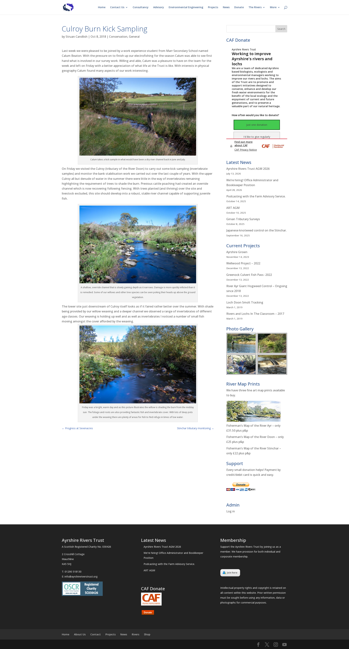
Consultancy (141, 7)
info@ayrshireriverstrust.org (81, 576)
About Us (80, 634)
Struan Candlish (76, 37)
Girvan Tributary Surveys (243, 219)
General (134, 37)
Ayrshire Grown (236, 252)
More (273, 7)
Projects (213, 7)
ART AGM (233, 208)
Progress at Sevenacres (77, 428)
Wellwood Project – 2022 (243, 263)
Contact (95, 634)
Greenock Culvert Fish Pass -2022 (249, 275)
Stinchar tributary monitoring (195, 428)
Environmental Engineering (186, 7)
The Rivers (255, 7)
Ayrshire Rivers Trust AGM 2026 (248, 169)
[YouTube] (284, 644)
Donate (239, 7)
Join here (232, 572)
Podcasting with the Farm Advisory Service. (256, 196)
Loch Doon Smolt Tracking (244, 302)
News (226, 7)
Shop (147, 634)
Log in (230, 511)
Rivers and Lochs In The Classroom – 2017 (255, 314)
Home (101, 7)
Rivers (135, 634)
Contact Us (117, 7)
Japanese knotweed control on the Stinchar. (256, 230)
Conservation (118, 37)
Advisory (158, 7)
